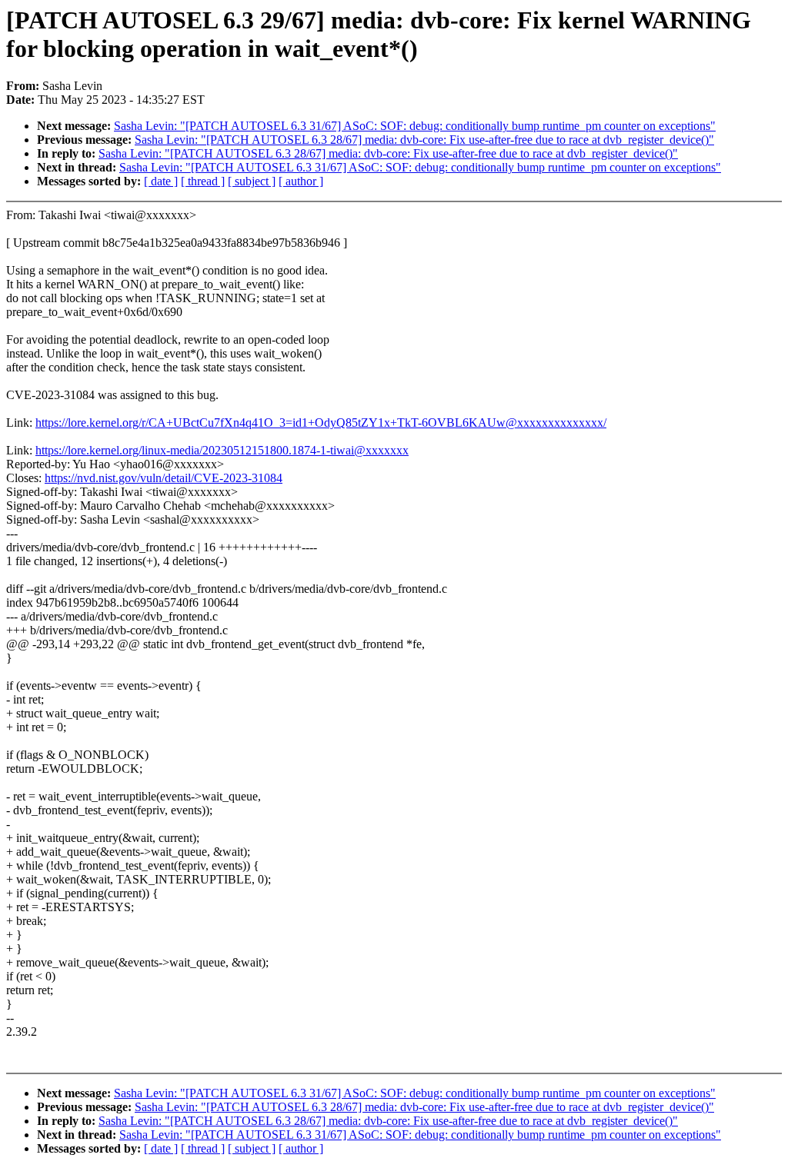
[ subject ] (251, 181)
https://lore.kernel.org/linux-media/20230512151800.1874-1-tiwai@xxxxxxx (222, 450)
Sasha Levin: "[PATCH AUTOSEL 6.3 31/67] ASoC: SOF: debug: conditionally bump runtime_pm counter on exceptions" (415, 125)
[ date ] (161, 181)
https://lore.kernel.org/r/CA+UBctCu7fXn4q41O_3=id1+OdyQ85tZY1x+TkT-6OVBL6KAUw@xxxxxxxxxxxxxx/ (320, 422)
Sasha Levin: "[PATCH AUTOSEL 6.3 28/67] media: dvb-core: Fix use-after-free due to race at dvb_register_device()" (424, 139)
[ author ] (301, 181)
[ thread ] (203, 181)
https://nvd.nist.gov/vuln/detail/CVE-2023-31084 (163, 477)
